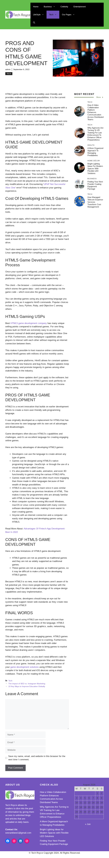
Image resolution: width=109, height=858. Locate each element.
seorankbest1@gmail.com (18, 833)
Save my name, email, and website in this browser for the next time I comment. (36, 758)
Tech (51, 14)
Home (35, 6)
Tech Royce (11, 805)
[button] (34, 23)
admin (8, 69)
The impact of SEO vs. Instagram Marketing (26, 684)
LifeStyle (37, 14)
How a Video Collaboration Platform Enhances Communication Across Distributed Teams (95, 112)
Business (48, 6)
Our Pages (66, 14)
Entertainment (80, 6)
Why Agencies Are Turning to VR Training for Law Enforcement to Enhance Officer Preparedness (95, 134)
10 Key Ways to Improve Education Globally (26, 686)
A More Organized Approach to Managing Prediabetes (95, 151)
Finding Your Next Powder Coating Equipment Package (95, 185)
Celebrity (64, 6)
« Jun (88, 824)
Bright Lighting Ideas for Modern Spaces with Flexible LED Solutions (95, 168)
